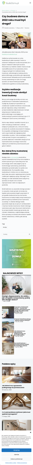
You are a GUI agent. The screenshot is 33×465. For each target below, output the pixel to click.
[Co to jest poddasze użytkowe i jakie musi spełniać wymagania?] (16, 401)
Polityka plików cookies (10, 462)
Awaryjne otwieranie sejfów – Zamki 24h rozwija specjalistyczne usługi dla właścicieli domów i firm (22, 309)
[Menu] (30, 3)
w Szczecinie (14, 157)
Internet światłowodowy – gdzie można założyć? (22, 319)
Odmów (16, 454)
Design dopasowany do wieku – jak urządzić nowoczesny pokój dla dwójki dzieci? (16, 298)
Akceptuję (16, 450)
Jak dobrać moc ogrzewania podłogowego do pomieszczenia (20, 333)
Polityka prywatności (22, 462)
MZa (5, 227)
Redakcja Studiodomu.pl (9, 54)
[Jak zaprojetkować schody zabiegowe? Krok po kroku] (16, 428)
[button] (30, 432)
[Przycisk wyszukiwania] (29, 234)
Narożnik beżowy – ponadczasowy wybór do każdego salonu (21, 344)
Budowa (27, 28)
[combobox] (15, 234)
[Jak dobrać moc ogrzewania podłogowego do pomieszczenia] (16, 375)
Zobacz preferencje (16, 459)
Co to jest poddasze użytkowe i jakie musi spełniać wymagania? (16, 413)
